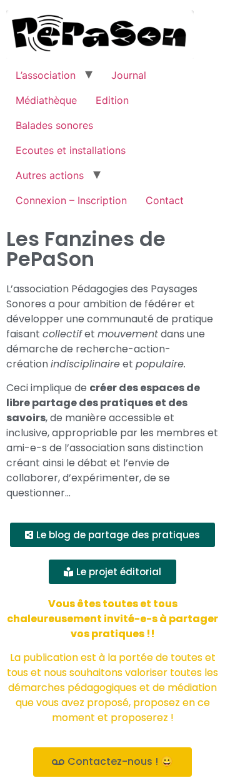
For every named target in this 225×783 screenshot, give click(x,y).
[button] (112, 535)
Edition (112, 100)
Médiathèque (46, 100)
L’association (46, 75)
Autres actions (50, 175)
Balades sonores (54, 125)
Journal (128, 75)
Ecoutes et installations (71, 150)
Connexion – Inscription (71, 200)
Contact (165, 200)
